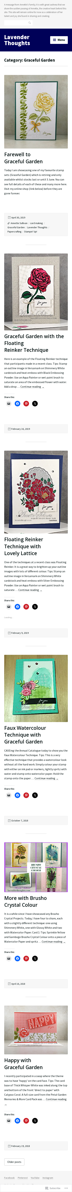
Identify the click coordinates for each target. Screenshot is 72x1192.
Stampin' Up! (30, 231)
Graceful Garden (16, 227)
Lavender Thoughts (17, 40)
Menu (61, 40)
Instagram (48, 1177)
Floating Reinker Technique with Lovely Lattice (23, 546)
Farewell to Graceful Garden (23, 157)
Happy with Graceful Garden (23, 1063)
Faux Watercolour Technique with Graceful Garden (25, 735)
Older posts (14, 1162)
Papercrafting (14, 231)
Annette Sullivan (19, 223)
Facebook (9, 1177)
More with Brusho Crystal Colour (25, 901)
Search (30, 22)
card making (36, 223)
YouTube (35, 1177)
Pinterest (23, 1177)
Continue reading (32, 386)
